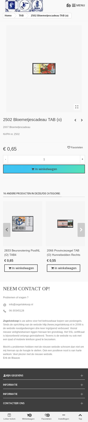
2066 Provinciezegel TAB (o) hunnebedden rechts (63, 252)
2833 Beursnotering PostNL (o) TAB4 (22, 252)
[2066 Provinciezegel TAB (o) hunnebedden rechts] (65, 223)
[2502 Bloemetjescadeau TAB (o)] (77, 107)
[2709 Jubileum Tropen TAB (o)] (75, 120)
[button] (6, 230)
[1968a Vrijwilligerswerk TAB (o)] (82, 120)
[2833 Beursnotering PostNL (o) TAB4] (22, 223)
